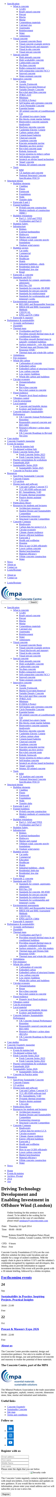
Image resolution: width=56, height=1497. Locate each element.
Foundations (25, 194)
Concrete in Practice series (25, 470)
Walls (21, 197)
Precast (22, 14)
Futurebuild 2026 (21, 462)
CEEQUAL (25, 312)
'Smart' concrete (26, 162)
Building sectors (20, 248)
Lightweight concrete (29, 62)
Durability (18, 325)
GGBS (22, 9)
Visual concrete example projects (34, 44)
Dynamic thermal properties (32, 494)
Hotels (22, 261)
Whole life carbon (21, 360)
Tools (15, 167)
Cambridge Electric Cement (32, 130)
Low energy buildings (29, 374)
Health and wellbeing (29, 540)
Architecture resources (29, 508)
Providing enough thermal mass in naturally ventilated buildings (35, 340)
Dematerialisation (27, 382)
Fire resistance (20, 358)
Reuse (22, 384)
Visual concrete (20, 38)
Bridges (22, 229)
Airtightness (18, 355)
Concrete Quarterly (16, 1406)
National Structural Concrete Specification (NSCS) (32, 176)
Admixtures (24, 36)
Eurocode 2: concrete (23, 274)
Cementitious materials (29, 22)
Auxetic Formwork (28, 84)
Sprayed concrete (27, 73)
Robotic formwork (28, 151)
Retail (22, 272)
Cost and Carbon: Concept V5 (33, 486)
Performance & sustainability (20, 320)
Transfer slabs (25, 199)
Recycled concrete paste (30, 148)
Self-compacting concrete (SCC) (34, 70)
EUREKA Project (27, 100)
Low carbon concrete (29, 371)
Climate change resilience (31, 532)
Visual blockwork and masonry (34, 46)
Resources (12, 473)
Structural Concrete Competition (34, 519)
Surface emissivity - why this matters (36, 344)
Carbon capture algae (29, 132)
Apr (9, 1181)
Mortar (22, 19)
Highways (24, 234)
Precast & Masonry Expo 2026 (20, 1329)
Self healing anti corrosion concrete (35, 103)
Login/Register (14, 570)
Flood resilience (20, 393)
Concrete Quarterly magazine (21, 441)
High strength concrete (29, 57)
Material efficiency (28, 554)
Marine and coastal (28, 237)
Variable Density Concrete (31, 89)
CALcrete (24, 500)
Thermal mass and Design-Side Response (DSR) (34, 348)
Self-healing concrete (29, 156)
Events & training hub (23, 446)
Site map (11, 1412)
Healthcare (24, 258)
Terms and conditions (17, 1415)
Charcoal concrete (27, 138)
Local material (20, 403)
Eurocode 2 (24, 537)
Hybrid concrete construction (32, 207)
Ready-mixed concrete (29, 11)
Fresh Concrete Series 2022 (32, 457)
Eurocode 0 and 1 (21, 202)
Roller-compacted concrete (31, 68)
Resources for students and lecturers (30, 505)
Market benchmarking (29, 551)
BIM (21, 170)
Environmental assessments (26, 301)
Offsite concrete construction (32, 556)
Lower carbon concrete (30, 548)
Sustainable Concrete (17, 1409)
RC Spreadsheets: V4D (30, 492)
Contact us (12, 567)
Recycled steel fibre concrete (32, 92)
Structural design (15, 181)
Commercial (25, 253)
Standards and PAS (22, 277)
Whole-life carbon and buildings (34, 376)
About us (11, 564)
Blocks (22, 17)
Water (22, 33)
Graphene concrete (28, 140)
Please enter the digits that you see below (20, 1469)
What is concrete (21, 6)
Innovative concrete (22, 79)
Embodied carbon (27, 366)
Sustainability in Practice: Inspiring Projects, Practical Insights (23, 1298)
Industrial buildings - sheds (31, 264)
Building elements (21, 183)
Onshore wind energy (29, 245)
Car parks (23, 250)
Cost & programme (22, 401)
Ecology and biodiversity (31, 409)
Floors (22, 189)
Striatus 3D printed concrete (32, 164)
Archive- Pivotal (15, 1176)
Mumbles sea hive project (31, 146)
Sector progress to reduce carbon (34, 154)
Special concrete (21, 54)
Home (10, 1170)
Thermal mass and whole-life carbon (36, 352)
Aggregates (24, 28)
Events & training (15, 443)
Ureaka (22, 81)
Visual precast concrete (30, 52)
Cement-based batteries (30, 135)
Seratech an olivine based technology (36, 159)
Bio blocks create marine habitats (34, 119)
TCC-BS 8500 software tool (32, 489)
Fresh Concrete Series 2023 (32, 454)
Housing (23, 543)
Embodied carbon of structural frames (37, 368)
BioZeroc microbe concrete (32, 127)
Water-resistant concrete (30, 76)
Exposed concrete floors (30, 41)
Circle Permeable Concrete (31, 105)
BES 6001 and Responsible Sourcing (36, 304)
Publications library (22, 503)
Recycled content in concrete (32, 390)
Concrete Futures (21, 478)
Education (24, 256)
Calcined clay (25, 25)
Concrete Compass (22, 521)
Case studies (13, 438)
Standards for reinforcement (32, 293)
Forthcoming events (16, 1277)
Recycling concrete (28, 387)
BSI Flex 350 (25, 285)
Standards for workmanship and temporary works (34, 297)
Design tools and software (25, 484)
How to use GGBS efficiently (33, 545)
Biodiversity (25, 524)
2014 (9, 1179)
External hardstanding (29, 231)
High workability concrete (31, 60)
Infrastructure (19, 226)
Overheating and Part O (30, 221)
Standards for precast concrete (33, 291)
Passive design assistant (30, 497)
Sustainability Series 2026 (25, 465)
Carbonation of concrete (30, 363)
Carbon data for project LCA (32, 527)
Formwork (24, 191)
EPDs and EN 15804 (29, 315)
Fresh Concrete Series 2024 (26, 452)
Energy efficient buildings (31, 535)
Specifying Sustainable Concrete (28, 476)
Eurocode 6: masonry (23, 317)
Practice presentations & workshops (30, 460)
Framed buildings (21, 205)
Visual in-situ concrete (29, 49)
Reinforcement (26, 30)
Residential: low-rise (28, 269)
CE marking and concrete (31, 172)
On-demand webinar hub (25, 449)
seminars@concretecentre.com (33, 1220)
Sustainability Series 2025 (31, 468)
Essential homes (26, 108)
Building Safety (21, 223)
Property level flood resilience (33, 395)
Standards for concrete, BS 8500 (34, 288)
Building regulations (22, 215)
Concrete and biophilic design (33, 406)
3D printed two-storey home (32, 116)
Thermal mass (19, 328)
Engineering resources (29, 516)
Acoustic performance (23, 323)
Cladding (23, 186)
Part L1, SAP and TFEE (30, 218)
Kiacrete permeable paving (31, 143)
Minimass (23, 97)
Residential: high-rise (29, 266)
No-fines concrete (27, 65)
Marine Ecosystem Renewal (32, 87)
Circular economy (21, 379)
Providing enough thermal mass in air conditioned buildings (36, 335)
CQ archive (18, 481)
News (10, 562)
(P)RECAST (25, 95)
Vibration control (21, 398)
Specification (13, 3)
